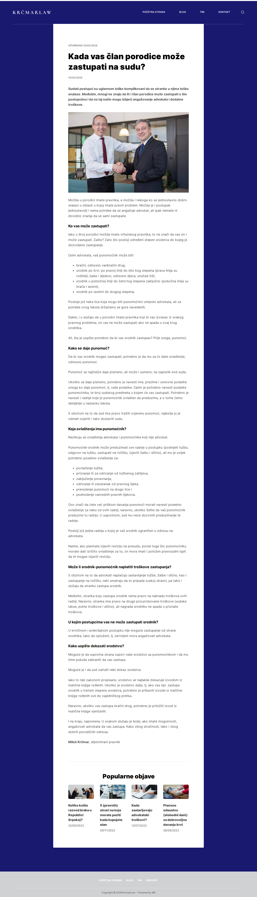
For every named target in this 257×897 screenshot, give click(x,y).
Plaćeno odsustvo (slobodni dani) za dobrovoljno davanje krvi (175, 815)
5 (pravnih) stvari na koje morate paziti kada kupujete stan (111, 815)
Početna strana (154, 11)
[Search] (242, 12)
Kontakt (224, 11)
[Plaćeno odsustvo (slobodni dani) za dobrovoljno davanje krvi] (176, 792)
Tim (202, 11)
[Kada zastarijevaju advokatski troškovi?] (144, 792)
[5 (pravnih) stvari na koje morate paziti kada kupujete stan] (113, 792)
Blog (182, 11)
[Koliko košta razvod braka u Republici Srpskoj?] (81, 792)
